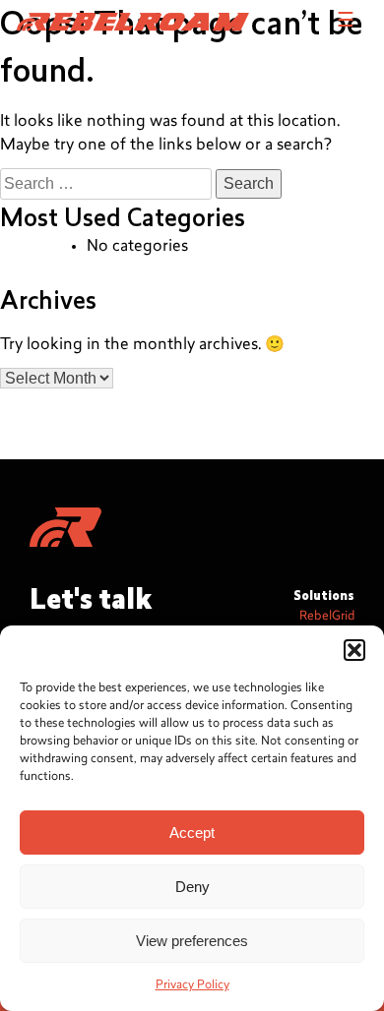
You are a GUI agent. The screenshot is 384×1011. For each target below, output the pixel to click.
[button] (354, 650)
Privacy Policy (192, 985)
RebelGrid (326, 617)
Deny (192, 886)
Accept (192, 832)
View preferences (192, 940)
